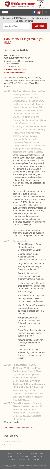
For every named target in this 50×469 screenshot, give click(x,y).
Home (9, 454)
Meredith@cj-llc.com (16, 69)
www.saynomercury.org (15, 72)
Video (12, 460)
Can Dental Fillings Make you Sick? (19, 428)
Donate (36, 460)
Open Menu (5, 13)
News (10, 457)
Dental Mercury (36, 454)
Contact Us (24, 460)
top (10, 444)
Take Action (37, 457)
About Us (21, 454)
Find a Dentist (22, 457)
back (4, 444)
